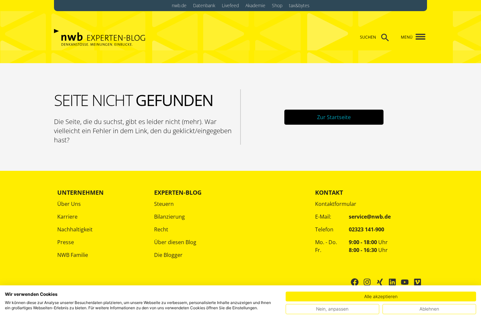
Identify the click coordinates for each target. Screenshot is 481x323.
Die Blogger (168, 255)
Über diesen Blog (175, 242)
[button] (418, 37)
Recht (161, 229)
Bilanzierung (169, 216)
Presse (65, 242)
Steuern (164, 203)
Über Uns (69, 203)
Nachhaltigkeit (75, 229)
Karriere (67, 216)
